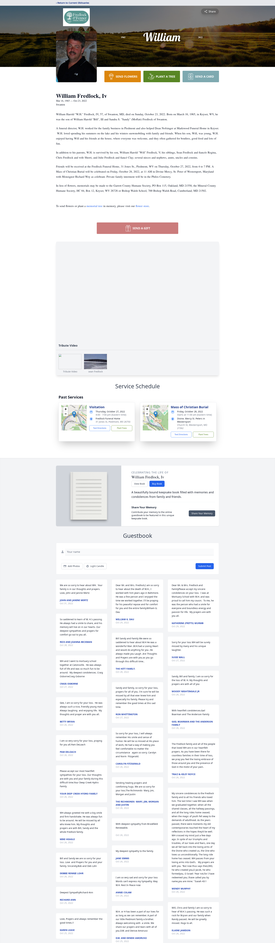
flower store (142, 206)
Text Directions (99, 428)
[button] (74, 414)
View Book (139, 483)
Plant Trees (122, 428)
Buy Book (157, 483)
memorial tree (94, 206)
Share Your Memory (201, 513)
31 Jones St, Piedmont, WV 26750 (113, 421)
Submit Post (204, 566)
